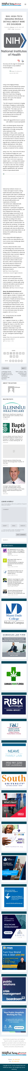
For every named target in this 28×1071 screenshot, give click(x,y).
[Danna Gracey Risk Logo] (14, 705)
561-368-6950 (16, 1059)
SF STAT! (16, 555)
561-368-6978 (15, 1061)
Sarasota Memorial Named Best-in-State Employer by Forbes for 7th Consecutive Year (16, 592)
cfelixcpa (12, 27)
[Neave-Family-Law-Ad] (14, 755)
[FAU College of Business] (14, 729)
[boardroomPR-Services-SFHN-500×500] (14, 989)
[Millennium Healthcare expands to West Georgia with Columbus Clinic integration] (14, 407)
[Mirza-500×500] (14, 868)
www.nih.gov (14, 312)
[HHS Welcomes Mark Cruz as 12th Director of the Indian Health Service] (5, 572)
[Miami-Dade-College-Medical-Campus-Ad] (14, 614)
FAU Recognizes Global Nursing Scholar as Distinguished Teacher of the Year (13, 461)
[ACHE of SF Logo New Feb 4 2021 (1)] (14, 897)
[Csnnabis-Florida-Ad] (14, 676)
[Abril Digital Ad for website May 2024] (14, 927)
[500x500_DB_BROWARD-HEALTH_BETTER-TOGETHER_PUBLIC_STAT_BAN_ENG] (14, 1020)
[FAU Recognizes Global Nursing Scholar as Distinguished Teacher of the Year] (14, 451)
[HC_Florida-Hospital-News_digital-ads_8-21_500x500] (14, 805)
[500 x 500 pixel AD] (14, 645)
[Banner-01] (14, 958)
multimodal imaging (15, 159)
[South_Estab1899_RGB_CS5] (14, 780)
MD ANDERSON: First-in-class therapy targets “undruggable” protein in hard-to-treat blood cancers (16, 552)
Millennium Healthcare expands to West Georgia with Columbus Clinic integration (13, 415)
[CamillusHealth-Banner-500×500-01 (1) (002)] (14, 837)
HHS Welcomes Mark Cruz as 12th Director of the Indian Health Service (15, 572)
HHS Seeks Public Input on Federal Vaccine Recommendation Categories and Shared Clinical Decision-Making (16, 562)
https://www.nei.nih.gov (17, 288)
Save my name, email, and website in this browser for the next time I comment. (12, 530)
